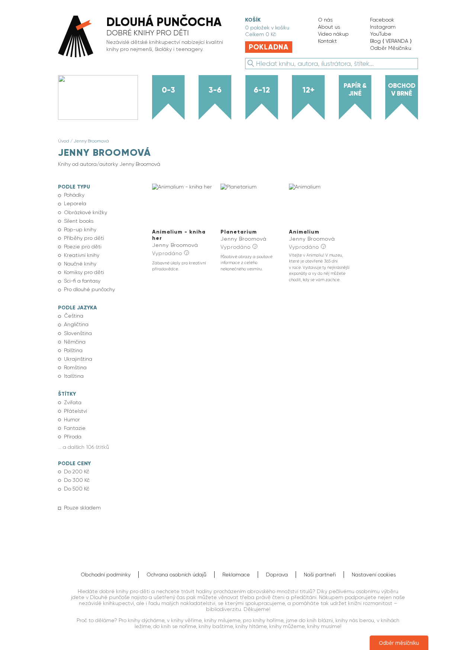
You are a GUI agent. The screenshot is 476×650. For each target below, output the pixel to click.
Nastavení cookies (374, 574)
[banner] (144, 37)
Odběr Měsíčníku (390, 48)
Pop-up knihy (80, 229)
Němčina (75, 342)
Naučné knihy (80, 264)
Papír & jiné (355, 89)
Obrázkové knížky (85, 212)
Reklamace (236, 574)
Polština (73, 350)
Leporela (75, 203)
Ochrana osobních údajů (176, 574)
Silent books (78, 221)
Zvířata (72, 402)
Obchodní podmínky (106, 574)
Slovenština (78, 333)
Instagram (383, 27)
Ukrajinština (78, 359)
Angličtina (76, 324)
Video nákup (333, 34)
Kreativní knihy (81, 255)
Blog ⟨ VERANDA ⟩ (391, 41)
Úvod (63, 141)
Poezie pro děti (83, 247)
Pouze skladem (82, 508)
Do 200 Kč (76, 471)
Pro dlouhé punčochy (89, 289)
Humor (72, 419)
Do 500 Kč (76, 489)
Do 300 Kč (77, 480)
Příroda (72, 437)
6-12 (262, 90)
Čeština (73, 316)
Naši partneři (320, 574)
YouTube (380, 34)
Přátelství (75, 411)
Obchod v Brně (401, 89)
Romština (75, 367)
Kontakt (327, 41)
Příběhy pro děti (84, 238)
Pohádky (74, 195)
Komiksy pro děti (84, 272)
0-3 (168, 90)
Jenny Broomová (91, 141)
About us (329, 27)
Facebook (382, 20)
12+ (308, 90)
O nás (325, 20)
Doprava (277, 574)
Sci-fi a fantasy (82, 281)
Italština (74, 376)
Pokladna (269, 47)
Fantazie (75, 428)
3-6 (215, 90)
